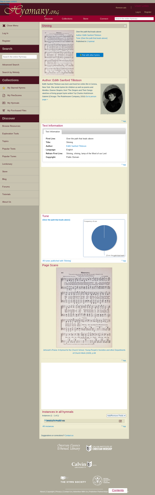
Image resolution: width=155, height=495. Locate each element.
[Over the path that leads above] (56, 220)
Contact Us (67, 492)
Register (147, 12)
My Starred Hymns (16, 88)
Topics (5, 141)
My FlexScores (14, 95)
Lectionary (7, 164)
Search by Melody (11, 72)
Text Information (53, 132)
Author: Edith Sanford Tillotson (88, 35)
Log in (138, 12)
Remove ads (121, 8)
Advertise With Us (80, 492)
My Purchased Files (16, 110)
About (42, 492)
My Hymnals (13, 103)
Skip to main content (8, 1)
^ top (124, 121)
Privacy (59, 492)
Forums (6, 187)
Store (85, 18)
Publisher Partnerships (98, 492)
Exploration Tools (10, 133)
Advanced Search (10, 65)
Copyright (50, 492)
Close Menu (12, 25)
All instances (48, 426)
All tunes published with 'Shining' (57, 261)
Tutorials (6, 194)
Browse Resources (11, 126)
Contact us (69, 435)
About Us (6, 202)
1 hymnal (90, 41)
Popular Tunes (9, 156)
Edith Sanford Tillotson (76, 146)
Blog (4, 179)
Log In (5, 33)
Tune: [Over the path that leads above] (91, 38)
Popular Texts (8, 149)
